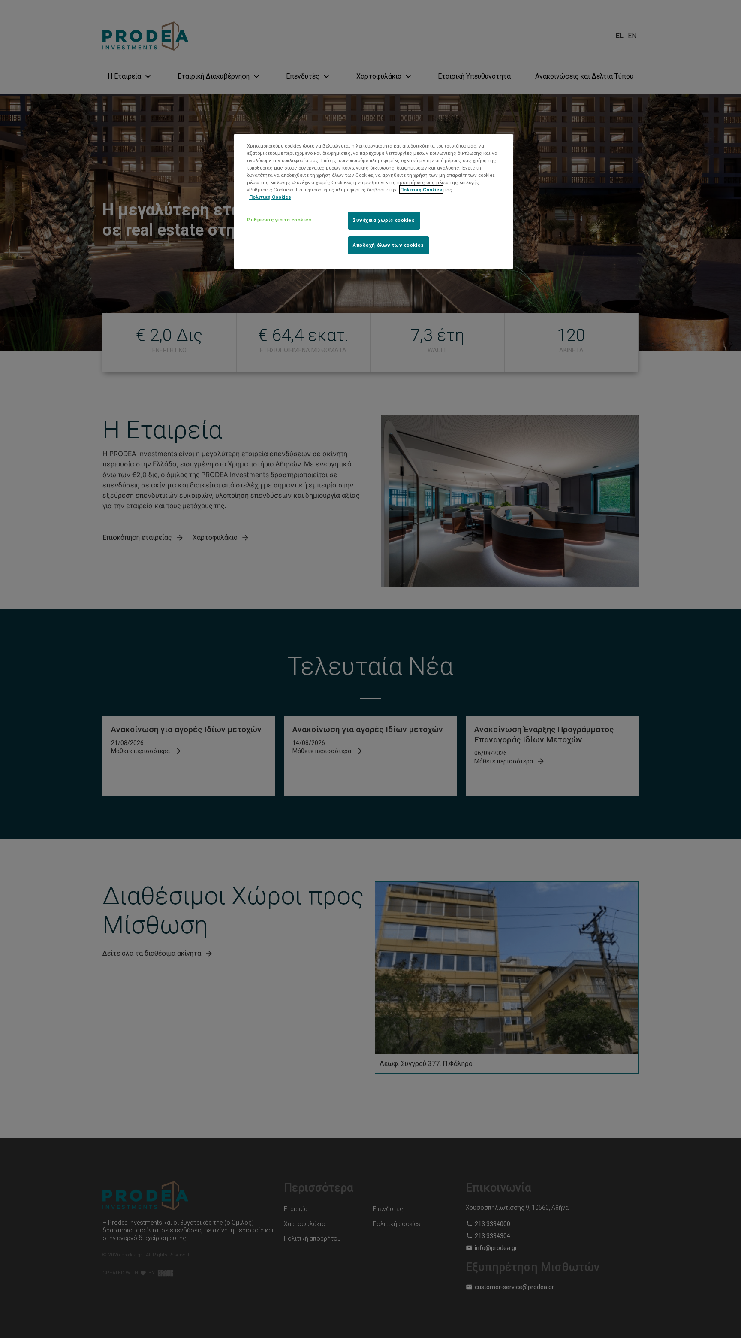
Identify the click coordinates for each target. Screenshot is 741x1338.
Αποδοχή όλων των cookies (388, 245)
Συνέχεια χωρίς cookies (384, 220)
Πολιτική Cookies (421, 190)
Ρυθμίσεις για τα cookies (279, 220)
